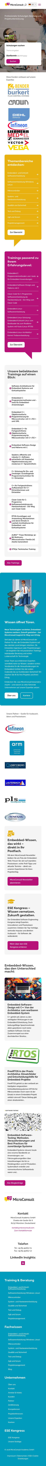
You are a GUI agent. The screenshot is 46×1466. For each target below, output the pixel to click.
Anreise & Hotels (15, 1393)
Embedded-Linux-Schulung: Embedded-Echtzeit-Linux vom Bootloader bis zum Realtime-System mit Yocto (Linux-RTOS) (20, 322)
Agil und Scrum (14, 217)
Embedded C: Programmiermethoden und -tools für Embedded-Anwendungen (22, 276)
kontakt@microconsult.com (23, 1228)
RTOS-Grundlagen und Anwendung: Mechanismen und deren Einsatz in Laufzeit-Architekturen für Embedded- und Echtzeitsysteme (23, 522)
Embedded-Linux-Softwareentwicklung (16, 310)
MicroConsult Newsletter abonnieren (21, 881)
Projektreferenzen (15, 1414)
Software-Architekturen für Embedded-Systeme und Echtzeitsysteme (23, 388)
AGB (29, 1456)
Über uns (11, 695)
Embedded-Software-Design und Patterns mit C (21, 286)
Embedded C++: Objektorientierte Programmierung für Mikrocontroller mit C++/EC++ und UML (24, 416)
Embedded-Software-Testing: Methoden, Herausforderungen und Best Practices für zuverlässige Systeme (21, 1141)
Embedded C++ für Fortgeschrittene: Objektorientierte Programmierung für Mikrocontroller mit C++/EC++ (24, 433)
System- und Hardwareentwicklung (16, 198)
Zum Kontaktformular (23, 1231)
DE (33, 4)
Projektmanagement (16, 223)
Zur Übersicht (16, 232)
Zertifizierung (13, 1405)
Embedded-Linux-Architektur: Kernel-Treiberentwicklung (20, 333)
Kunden (11, 1397)
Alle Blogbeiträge (15, 1183)
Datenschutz (22, 1456)
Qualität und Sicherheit (17, 205)
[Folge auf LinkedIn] (23, 1263)
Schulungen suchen (15, 45)
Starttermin (11, 56)
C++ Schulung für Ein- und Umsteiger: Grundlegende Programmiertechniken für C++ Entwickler (23, 474)
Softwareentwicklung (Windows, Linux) (21, 183)
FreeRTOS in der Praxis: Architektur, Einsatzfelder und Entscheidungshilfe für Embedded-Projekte (23, 1075)
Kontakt (11, 1389)
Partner (11, 1401)
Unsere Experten (15, 1418)
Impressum (11, 1456)
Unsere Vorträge (14, 1442)
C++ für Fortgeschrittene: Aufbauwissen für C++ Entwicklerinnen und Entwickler (22, 489)
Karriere (26, 695)
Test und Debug (14, 211)
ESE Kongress (13, 1438)
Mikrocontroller (14, 191)
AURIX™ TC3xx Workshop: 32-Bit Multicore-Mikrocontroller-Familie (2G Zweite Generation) (24, 538)
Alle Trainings (13, 563)
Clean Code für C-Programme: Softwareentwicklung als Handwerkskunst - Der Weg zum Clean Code (21, 298)
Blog (10, 1369)
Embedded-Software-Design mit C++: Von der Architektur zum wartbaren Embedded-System (23, 1008)
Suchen (13, 61)
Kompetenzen (14, 1409)
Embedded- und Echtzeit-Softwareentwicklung (18, 174)
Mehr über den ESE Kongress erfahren (18, 945)
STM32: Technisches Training (23, 549)
